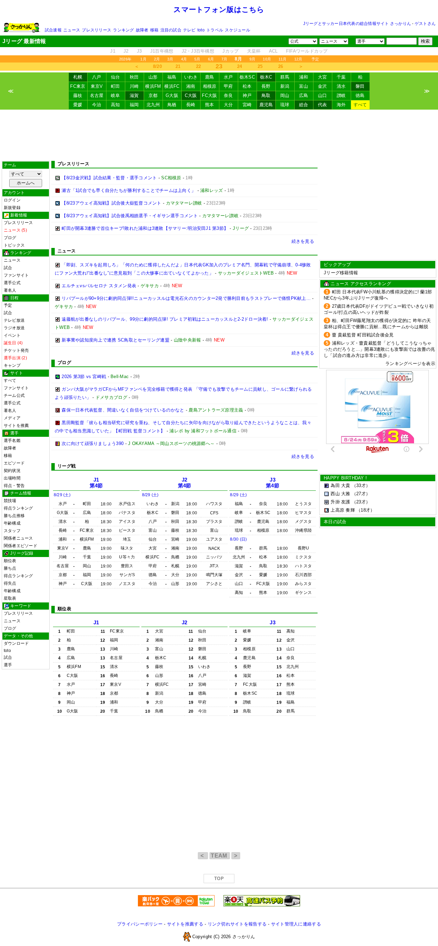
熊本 (209, 104)
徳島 (360, 95)
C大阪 (191, 95)
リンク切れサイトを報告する (237, 924)
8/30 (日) (238, 539)
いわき (191, 77)
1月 (143, 59)
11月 (283, 59)
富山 (303, 86)
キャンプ (12, 365)
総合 (303, 104)
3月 (170, 59)
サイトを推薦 (16, 425)
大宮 (322, 77)
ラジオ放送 (14, 327)
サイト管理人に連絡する (296, 924)
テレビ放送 (14, 320)
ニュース (71, 30)
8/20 (157, 66)
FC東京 (77, 86)
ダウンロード (16, 643)
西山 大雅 (340, 493)
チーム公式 (14, 395)
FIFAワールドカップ (307, 51)
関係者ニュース (18, 538)
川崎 (134, 86)
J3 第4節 (272, 482)
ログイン (12, 200)
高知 (115, 104)
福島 (172, 77)
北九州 (153, 104)
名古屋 (97, 95)
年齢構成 (12, 523)
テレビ (189, 30)
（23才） (361, 501)
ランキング (123, 30)
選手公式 (12, 282)
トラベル (214, 30)
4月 (184, 59)
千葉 (341, 77)
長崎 (190, 104)
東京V (97, 86)
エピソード (14, 463)
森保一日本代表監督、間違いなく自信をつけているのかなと (123, 410)
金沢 (322, 86)
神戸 (247, 95)
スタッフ (12, 530)
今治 (96, 104)
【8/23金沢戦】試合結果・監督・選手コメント (109, 177)
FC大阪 (209, 95)
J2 (126, 51)
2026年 (125, 59)
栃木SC (247, 77)
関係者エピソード (20, 545)
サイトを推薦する (185, 924)
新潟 (284, 86)
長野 (266, 86)
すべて (360, 104)
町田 (115, 86)
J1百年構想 (161, 51)
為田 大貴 (340, 485)
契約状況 (12, 470)
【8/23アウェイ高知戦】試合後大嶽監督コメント (111, 203)
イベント (12, 335)
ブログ (10, 237)
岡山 (284, 95)
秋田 (134, 77)
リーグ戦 (66, 466)
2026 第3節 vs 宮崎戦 (84, 376)
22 (198, 66)
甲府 (228, 86)
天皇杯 (254, 51)
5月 (197, 59)
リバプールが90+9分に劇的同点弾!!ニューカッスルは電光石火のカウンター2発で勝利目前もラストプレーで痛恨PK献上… (186, 298)
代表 (322, 104)
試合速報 (53, 30)
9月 (252, 59)
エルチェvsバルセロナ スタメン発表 (99, 285)
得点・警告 (14, 485)
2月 (157, 59)
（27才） (361, 493)
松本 (247, 86)
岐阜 (115, 95)
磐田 (360, 86)
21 (178, 66)
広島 (303, 95)
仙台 (115, 77)
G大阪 (172, 95)
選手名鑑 (12, 440)
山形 (153, 77)
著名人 (10, 290)
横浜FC (171, 86)
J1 (112, 51)
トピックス (14, 245)
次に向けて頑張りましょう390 (93, 443)
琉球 (284, 104)
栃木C (266, 77)
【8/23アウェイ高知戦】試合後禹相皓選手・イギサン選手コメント (130, 215)
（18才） (365, 510)
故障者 (142, 30)
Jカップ (230, 51)
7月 (224, 59)
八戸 (96, 77)
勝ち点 (10, 568)
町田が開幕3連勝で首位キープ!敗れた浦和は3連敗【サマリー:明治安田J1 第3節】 (145, 228)
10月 (267, 59)
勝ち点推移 (14, 515)
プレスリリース (96, 30)
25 (260, 66)
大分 (228, 104)
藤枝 (77, 95)
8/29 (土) (62, 494)
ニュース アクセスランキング (361, 283)
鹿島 (209, 77)
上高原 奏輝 (343, 510)
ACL (273, 51)
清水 (341, 86)
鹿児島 (266, 104)
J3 (139, 51)
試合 (8, 267)
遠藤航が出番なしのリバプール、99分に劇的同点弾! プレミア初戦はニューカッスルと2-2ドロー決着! (165, 319)
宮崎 (247, 104)
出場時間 (12, 478)
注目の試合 (170, 30)
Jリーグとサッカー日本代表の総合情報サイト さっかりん (357, 23)
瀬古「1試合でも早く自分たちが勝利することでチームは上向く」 (129, 190)
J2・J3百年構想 (198, 51)
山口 (322, 95)
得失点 (10, 583)
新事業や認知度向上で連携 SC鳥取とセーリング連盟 (115, 340)
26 (280, 66)
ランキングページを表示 (410, 363)
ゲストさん (425, 23)
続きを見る (303, 241)
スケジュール (237, 30)
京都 (153, 95)
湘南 (190, 86)
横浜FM (153, 86)
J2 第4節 (184, 482)
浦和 (303, 77)
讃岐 (341, 95)
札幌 (77, 77)
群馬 (284, 77)
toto (201, 30)
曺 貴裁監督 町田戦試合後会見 (363, 334)
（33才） (361, 485)
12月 (298, 59)
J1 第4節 (96, 482)
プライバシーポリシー (140, 924)
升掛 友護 (340, 501)
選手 (8, 665)
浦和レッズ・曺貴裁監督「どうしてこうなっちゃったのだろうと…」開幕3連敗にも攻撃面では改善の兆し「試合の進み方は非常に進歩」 (379, 349)
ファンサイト (16, 275)
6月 (211, 59)
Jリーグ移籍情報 (341, 272)
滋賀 (134, 95)
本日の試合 (335, 521)
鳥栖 (172, 104)
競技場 (10, 500)
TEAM (220, 856)
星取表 (10, 598)
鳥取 (266, 95)
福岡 (134, 104)
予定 (315, 59)
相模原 (210, 86)
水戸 (228, 77)
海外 (341, 104)
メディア (12, 418)
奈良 (228, 95)
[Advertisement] (219, 135)
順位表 (10, 560)
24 (239, 66)
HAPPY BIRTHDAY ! (345, 478)
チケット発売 (16, 350)
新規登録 (12, 207)
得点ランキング (18, 508)
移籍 (154, 30)
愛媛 (77, 104)
